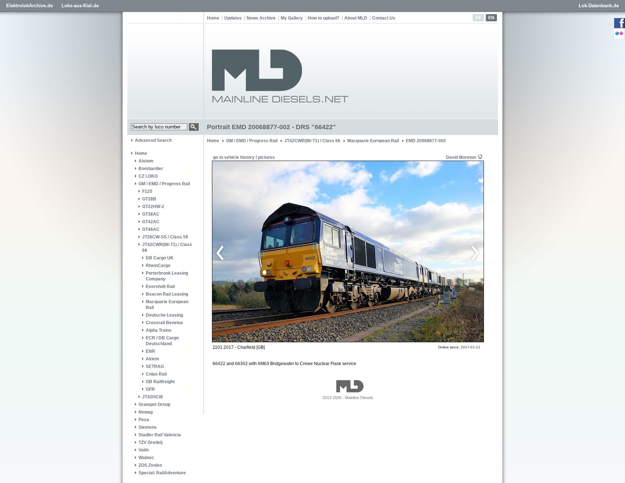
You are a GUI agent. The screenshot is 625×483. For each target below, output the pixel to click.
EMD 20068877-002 (426, 140)
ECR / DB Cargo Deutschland (162, 340)
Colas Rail (156, 374)
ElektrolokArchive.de (29, 5)
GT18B (149, 199)
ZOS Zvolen (150, 465)
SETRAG (155, 366)
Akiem (152, 358)
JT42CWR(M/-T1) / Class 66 (167, 247)
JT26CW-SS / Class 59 (165, 237)
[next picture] (412, 251)
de (478, 17)
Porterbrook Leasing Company (167, 276)
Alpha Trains (158, 330)
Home (213, 18)
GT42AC (151, 221)
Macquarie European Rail (167, 304)
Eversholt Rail (160, 286)
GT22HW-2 (153, 206)
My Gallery (292, 18)
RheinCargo (158, 265)
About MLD (355, 18)
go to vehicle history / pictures (244, 157)
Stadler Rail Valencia (160, 434)
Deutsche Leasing (164, 315)
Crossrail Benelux (164, 322)
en (491, 17)
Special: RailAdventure (162, 472)
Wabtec (146, 457)
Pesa (144, 419)
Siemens (148, 427)
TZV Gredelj (150, 442)
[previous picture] (281, 251)
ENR (150, 351)
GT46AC (151, 229)
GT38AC (151, 214)
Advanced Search (153, 140)
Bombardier (151, 168)
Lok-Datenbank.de (599, 5)
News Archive (261, 18)
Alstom (146, 161)
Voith (144, 450)
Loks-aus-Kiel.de (80, 5)
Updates (233, 18)
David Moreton (461, 157)
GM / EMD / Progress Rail (164, 183)
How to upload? (323, 18)
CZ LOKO (148, 176)
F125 (147, 191)
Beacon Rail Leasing (167, 294)
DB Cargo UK (160, 257)
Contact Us (383, 18)
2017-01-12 (470, 347)
